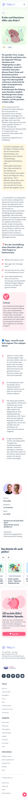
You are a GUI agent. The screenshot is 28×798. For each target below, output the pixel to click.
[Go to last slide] (3, 557)
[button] (24, 4)
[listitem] (14, 573)
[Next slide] (8, 557)
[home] (8, 4)
